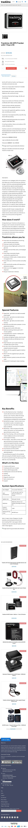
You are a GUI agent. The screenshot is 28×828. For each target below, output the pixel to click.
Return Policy (3, 799)
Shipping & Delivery (5, 803)
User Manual (3, 797)
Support (2, 795)
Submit (19, 810)
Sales (2, 793)
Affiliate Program (4, 801)
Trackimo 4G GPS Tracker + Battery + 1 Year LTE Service (14, 614)
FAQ (1, 790)
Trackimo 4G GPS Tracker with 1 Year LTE (12, 44)
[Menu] (25, 1)
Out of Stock (12, 68)
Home (2, 5)
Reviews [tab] (13, 76)
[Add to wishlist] (26, 68)
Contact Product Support (8, 775)
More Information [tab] (6, 76)
